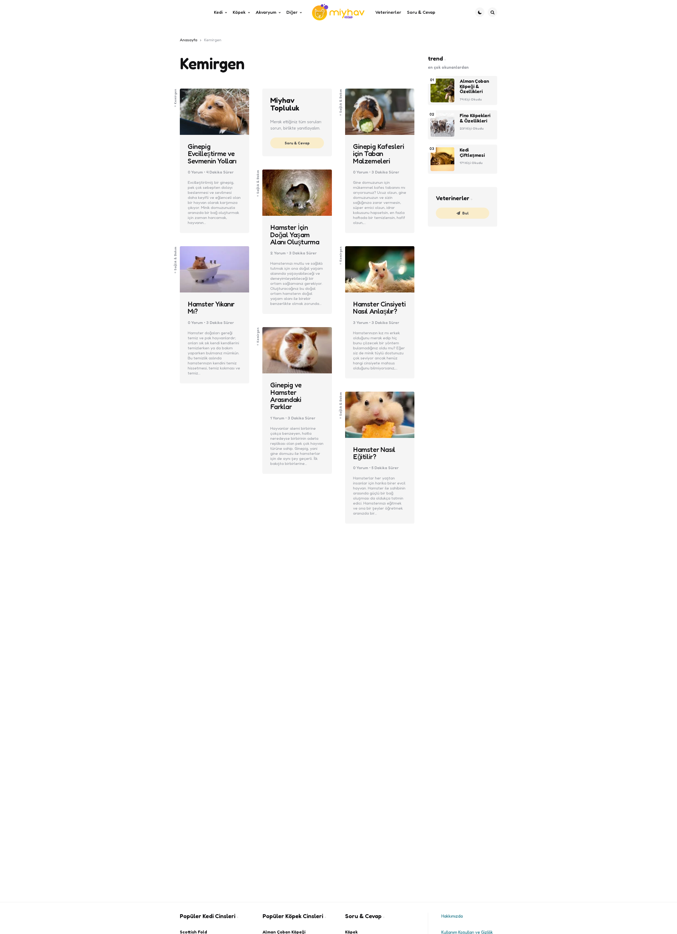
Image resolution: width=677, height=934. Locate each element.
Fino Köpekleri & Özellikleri (475, 118)
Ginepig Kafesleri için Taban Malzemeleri (378, 153)
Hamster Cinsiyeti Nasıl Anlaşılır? (379, 307)
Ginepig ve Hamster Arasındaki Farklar (285, 395)
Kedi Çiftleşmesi (472, 152)
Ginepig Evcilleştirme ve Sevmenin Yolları (212, 153)
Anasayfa (188, 39)
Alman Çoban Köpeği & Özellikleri (474, 86)
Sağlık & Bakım (340, 101)
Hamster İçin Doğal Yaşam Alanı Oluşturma (294, 234)
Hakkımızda (452, 916)
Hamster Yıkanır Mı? (211, 307)
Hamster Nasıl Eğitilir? (374, 453)
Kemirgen (175, 96)
